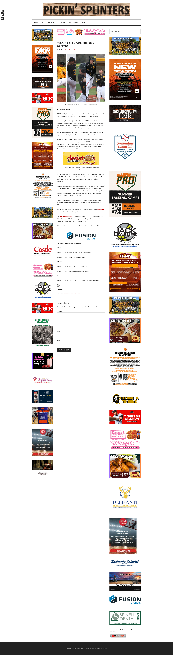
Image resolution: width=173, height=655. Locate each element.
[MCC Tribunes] (125, 405)
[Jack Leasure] (125, 247)
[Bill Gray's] (125, 342)
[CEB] (42, 424)
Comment (60, 311)
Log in (105, 648)
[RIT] (125, 121)
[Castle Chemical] (42, 258)
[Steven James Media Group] (42, 402)
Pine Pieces (66, 293)
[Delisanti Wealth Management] (125, 513)
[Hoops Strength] (125, 385)
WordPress (99, 648)
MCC (71, 293)
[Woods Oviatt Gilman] (123, 553)
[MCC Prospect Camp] (125, 54)
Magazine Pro (80, 648)
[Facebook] (2, 11)
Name (59, 331)
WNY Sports (77, 293)
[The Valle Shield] (125, 590)
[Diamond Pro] (125, 217)
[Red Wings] (125, 424)
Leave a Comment (79, 50)
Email (59, 340)
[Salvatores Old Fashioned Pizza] (125, 449)
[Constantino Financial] (125, 166)
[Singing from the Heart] (42, 348)
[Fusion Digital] (125, 603)
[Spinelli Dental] (125, 624)
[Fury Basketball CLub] (125, 100)
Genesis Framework (91, 648)
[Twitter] (2, 15)
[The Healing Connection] (42, 385)
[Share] (2, 18)
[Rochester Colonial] (125, 567)
